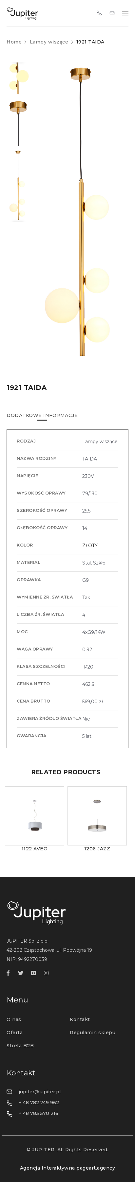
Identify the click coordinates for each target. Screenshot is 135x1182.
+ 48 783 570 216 (38, 1113)
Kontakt (80, 1019)
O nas (14, 1019)
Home (14, 42)
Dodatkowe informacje (42, 415)
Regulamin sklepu (92, 1032)
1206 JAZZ (97, 849)
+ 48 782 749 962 (39, 1102)
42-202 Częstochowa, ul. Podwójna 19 (49, 950)
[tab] (42, 415)
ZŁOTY (90, 545)
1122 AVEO (35, 849)
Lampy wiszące (49, 42)
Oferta (15, 1032)
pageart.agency (95, 1168)
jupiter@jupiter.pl (40, 1092)
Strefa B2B (20, 1046)
